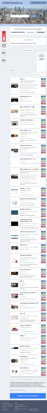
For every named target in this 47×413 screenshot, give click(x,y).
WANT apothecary (41, 386)
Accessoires (22, 98)
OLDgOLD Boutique (37, 385)
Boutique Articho (25, 209)
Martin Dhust (24, 368)
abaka (21, 79)
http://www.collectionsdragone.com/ (28, 225)
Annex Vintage (24, 107)
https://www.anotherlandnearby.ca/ (27, 124)
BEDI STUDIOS (24, 169)
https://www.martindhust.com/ (26, 373)
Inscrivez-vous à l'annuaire (7, 406)
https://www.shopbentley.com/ (26, 194)
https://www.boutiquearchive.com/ (27, 203)
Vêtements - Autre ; (30, 109)
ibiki (21, 281)
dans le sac (23, 245)
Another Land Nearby (26, 120)
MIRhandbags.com (28, 385)
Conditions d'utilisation (19, 404)
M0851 (22, 335)
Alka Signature (24, 96)
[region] (23, 62)
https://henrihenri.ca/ (24, 273)
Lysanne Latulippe (25, 325)
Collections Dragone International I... (25, 220)
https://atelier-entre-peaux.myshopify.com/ (29, 153)
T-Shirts (28, 122)
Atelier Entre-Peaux (25, 145)
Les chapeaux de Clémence (27, 303)
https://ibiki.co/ (23, 285)
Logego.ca (39, 29)
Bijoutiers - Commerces (31, 211)
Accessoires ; (23, 84)
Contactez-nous (5, 409)
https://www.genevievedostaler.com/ (28, 262)
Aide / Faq (4, 407)
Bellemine (23, 382)
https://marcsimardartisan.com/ (27, 364)
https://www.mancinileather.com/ (27, 350)
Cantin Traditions (29, 382)
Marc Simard (23, 356)
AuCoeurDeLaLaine (25, 159)
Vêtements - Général (24, 110)
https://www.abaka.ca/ (25, 90)
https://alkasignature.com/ (26, 101)
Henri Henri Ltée (24, 269)
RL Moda (34, 43)
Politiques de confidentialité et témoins (21, 407)
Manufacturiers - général (31, 247)
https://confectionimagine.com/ (27, 237)
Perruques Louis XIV (14, 386)
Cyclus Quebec (18, 383)
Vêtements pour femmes (31, 223)
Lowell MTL (21, 385)
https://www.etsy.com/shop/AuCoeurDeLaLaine (30, 163)
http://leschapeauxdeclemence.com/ (28, 307)
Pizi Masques (22, 386)
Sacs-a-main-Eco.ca (33, 386)
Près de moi (41, 56)
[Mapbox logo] (12, 70)
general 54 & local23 (30, 383)
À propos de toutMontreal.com (8, 404)
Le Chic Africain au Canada (27, 292)
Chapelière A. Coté (37, 382)
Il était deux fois (38, 383)
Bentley (22, 188)
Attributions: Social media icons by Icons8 (21, 409)
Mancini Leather (24, 346)
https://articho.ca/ (24, 213)
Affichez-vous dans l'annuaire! (28, 396)
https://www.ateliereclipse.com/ (27, 138)
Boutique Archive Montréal (27, 199)
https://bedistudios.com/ (25, 181)
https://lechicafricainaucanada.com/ (28, 298)
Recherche (34, 16)
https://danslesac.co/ (24, 249)
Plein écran (41, 59)
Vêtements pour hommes (30, 88)
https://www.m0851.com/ (25, 340)
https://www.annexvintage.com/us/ (27, 112)
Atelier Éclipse (24, 130)
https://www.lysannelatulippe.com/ (27, 331)
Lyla (21, 313)
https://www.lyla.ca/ (24, 318)
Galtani (23, 383)
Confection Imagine (25, 231)
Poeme (26, 386)
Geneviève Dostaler (25, 255)
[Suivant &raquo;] (45, 390)
